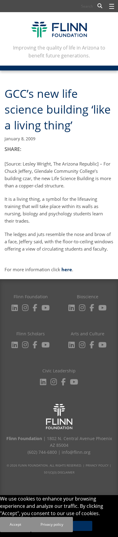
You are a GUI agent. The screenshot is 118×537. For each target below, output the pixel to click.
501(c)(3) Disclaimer (59, 472)
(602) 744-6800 (42, 452)
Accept (15, 524)
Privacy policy (52, 524)
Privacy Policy (97, 465)
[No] (82, 526)
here (66, 269)
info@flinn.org (76, 452)
